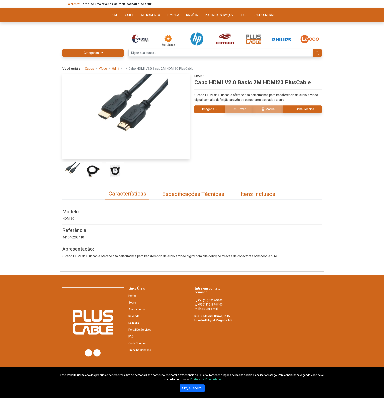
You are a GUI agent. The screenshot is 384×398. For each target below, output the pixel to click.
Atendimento (136, 309)
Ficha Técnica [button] (304, 109)
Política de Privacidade (205, 379)
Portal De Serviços (139, 330)
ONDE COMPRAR (264, 15)
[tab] (127, 194)
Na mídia (133, 323)
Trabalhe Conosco (139, 350)
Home (132, 296)
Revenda (133, 316)
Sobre (132, 302)
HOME (114, 15)
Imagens (208, 109)
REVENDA (173, 15)
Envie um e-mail (207, 309)
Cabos (89, 68)
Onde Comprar (137, 343)
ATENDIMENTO (150, 15)
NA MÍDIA (192, 15)
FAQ (244, 15)
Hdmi (115, 68)
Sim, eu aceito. (192, 388)
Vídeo (103, 68)
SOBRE (129, 15)
